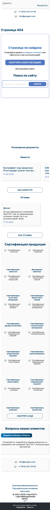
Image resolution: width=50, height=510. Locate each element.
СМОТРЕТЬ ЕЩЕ (25, 416)
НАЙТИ (37, 84)
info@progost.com (27, 16)
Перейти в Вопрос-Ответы (16, 435)
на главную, (27, 52)
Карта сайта (25, 491)
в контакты (37, 52)
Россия (41, 5)
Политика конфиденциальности (25, 485)
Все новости (25, 190)
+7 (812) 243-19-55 (27, 12)
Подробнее (20, 507)
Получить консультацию (25, 62)
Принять (30, 507)
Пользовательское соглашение (25, 488)
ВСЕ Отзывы (25, 235)
